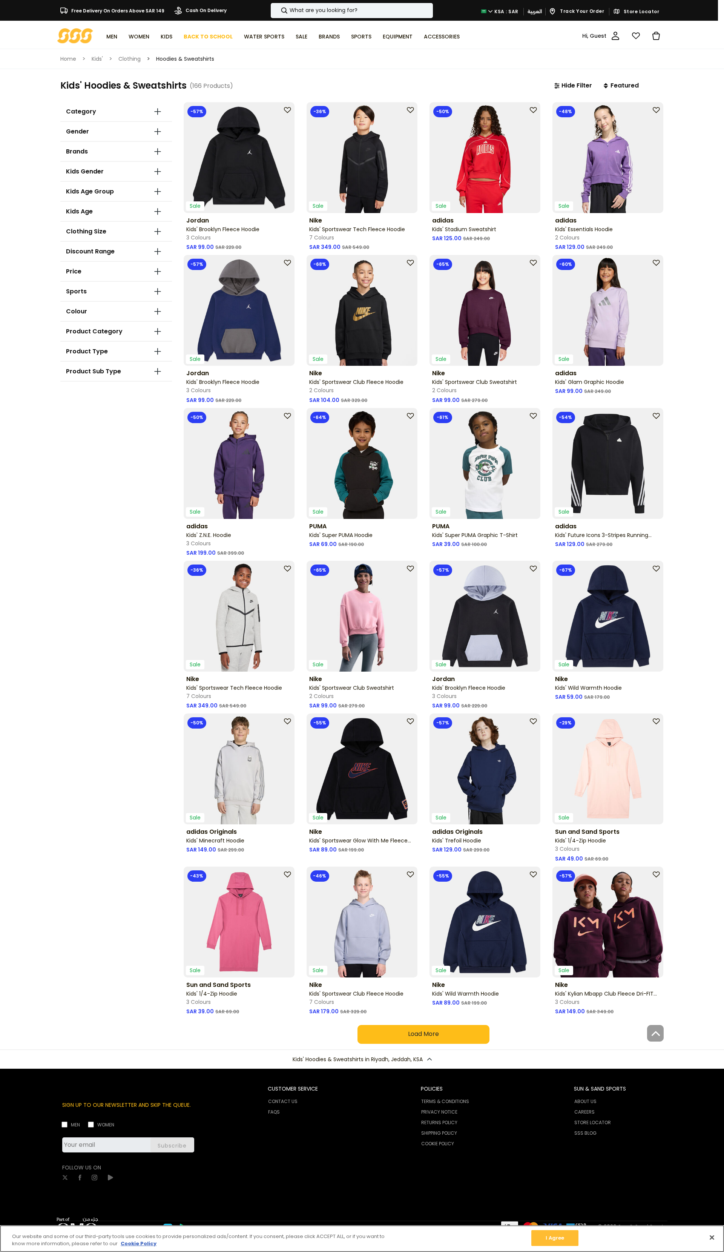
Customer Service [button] (293, 1088)
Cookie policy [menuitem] (437, 1143)
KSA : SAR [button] (505, 11)
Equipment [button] (398, 36)
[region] (362, 1238)
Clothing (129, 58)
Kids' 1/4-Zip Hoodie (580, 840)
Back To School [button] (208, 36)
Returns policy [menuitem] (439, 1122)
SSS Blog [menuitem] (585, 1133)
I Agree (555, 1237)
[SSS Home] (75, 35)
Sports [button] (361, 36)
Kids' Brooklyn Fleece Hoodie (222, 229)
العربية (535, 11)
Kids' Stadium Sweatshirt (464, 229)
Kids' (97, 58)
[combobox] (352, 10)
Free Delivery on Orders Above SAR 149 (117, 10)
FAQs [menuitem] (274, 1112)
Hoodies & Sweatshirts (185, 58)
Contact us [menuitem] (283, 1101)
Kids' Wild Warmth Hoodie (588, 688)
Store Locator (640, 12)
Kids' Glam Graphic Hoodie (589, 382)
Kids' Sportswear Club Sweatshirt (474, 382)
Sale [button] (301, 36)
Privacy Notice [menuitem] (439, 1112)
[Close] (712, 1237)
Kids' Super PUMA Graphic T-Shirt (475, 535)
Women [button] (139, 36)
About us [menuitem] (585, 1101)
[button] (573, 85)
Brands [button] (329, 36)
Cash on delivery (205, 10)
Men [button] (111, 36)
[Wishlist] (635, 35)
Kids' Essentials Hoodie (584, 229)
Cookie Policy (138, 1243)
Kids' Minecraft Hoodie (215, 840)
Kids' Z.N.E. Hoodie (208, 535)
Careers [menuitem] (584, 1112)
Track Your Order (581, 11)
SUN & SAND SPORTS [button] (600, 1088)
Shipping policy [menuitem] (439, 1133)
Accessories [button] (442, 36)
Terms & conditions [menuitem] (445, 1101)
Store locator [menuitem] (592, 1122)
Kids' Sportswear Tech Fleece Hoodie (357, 229)
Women (105, 1125)
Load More (423, 1034)
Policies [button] (432, 1088)
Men (75, 1125)
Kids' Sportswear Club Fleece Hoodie (356, 382)
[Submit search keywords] (278, 10)
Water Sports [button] (264, 36)
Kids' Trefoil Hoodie (456, 840)
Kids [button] (166, 36)
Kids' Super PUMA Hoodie (341, 535)
